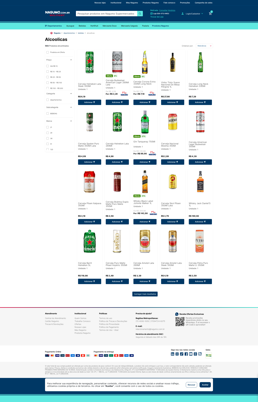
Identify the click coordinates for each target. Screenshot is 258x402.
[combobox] (106, 13)
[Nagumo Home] (57, 13)
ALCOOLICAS (91, 33)
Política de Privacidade (109, 324)
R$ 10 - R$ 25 (55, 72)
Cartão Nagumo (52, 321)
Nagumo (57, 33)
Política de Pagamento (109, 327)
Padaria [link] (145, 26)
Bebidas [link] (82, 26)
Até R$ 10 (54, 66)
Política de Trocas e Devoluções (113, 321)
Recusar (191, 385)
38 (51, 138)
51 (51, 144)
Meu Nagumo (80, 330)
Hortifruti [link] (94, 26)
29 (51, 133)
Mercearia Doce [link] (110, 26)
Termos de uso (105, 318)
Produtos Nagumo (160, 26)
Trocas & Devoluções (54, 324)
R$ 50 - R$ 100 (56, 83)
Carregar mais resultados (145, 294)
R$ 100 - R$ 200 (56, 88)
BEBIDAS (81, 33)
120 (51, 149)
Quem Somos (80, 318)
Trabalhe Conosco (82, 321)
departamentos (69, 33)
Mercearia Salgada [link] (129, 26)
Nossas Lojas (80, 327)
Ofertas (78, 324)
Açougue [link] (70, 26)
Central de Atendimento (55, 318)
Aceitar (205, 385)
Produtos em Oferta (57, 52)
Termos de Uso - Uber (109, 330)
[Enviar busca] (140, 13)
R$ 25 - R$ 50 (55, 77)
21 (51, 127)
